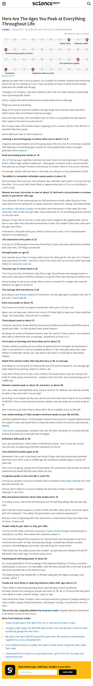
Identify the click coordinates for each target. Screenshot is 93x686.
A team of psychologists (58, 530)
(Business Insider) (8, 76)
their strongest (30, 257)
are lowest (56, 281)
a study (66, 171)
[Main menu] (4, 4)
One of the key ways (12, 159)
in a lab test (28, 349)
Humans (6, 29)
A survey (6, 244)
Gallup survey (13, 501)
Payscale (34, 398)
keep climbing (73, 480)
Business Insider (50, 610)
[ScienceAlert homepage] (46, 3)
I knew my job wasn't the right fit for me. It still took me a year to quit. (40, 622)
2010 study (9, 187)
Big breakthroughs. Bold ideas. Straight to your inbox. (44, 666)
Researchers (18, 591)
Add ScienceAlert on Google (78, 33)
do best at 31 (62, 336)
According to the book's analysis (18, 208)
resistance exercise (21, 263)
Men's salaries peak (11, 409)
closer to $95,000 (71, 409)
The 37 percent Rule (12, 273)
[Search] (89, 4)
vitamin (43, 312)
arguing (42, 143)
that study (19, 456)
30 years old (67, 307)
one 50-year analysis (25, 294)
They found (7, 430)
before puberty (19, 150)
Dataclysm (76, 200)
